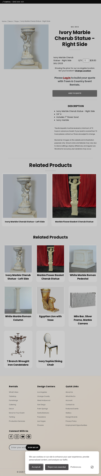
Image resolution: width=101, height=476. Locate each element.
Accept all (36, 467)
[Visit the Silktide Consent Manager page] (92, 467)
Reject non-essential (57, 467)
